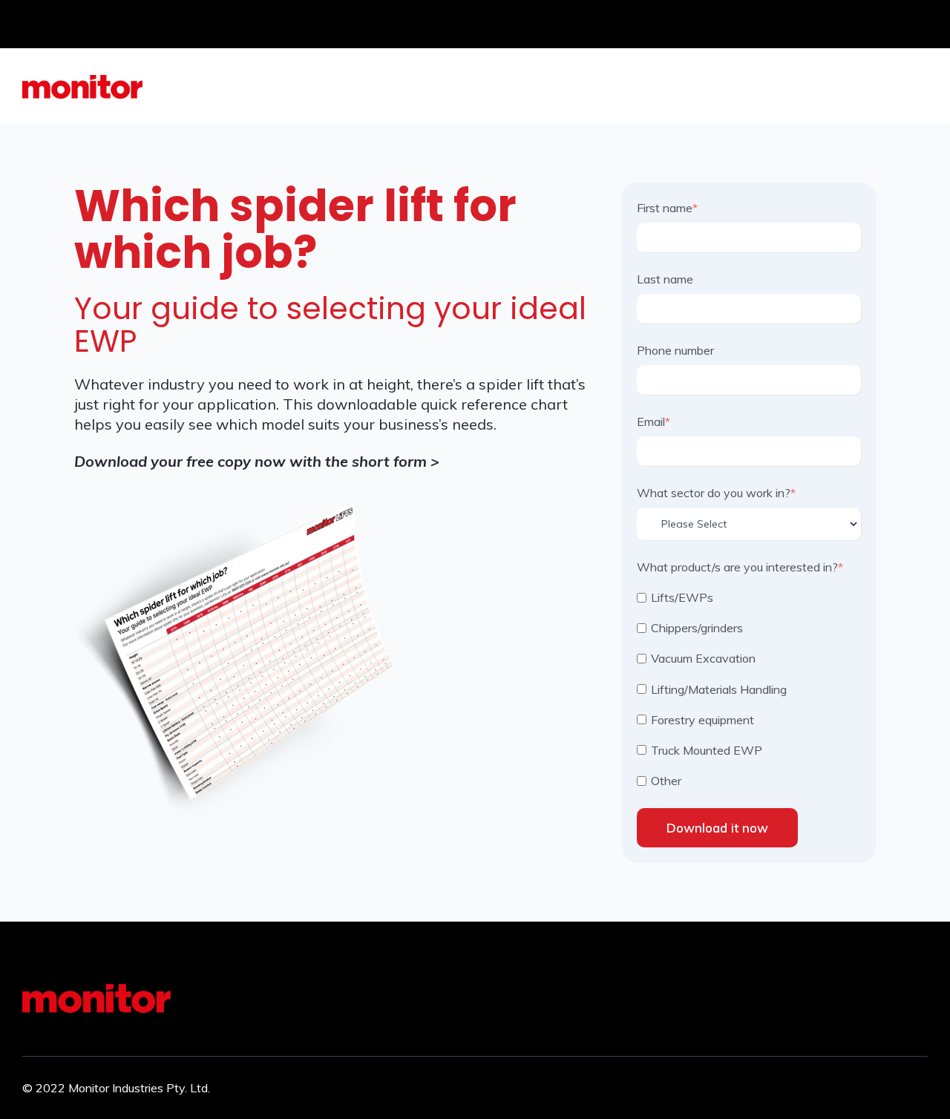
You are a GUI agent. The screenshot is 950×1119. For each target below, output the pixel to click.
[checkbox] (749, 688)
